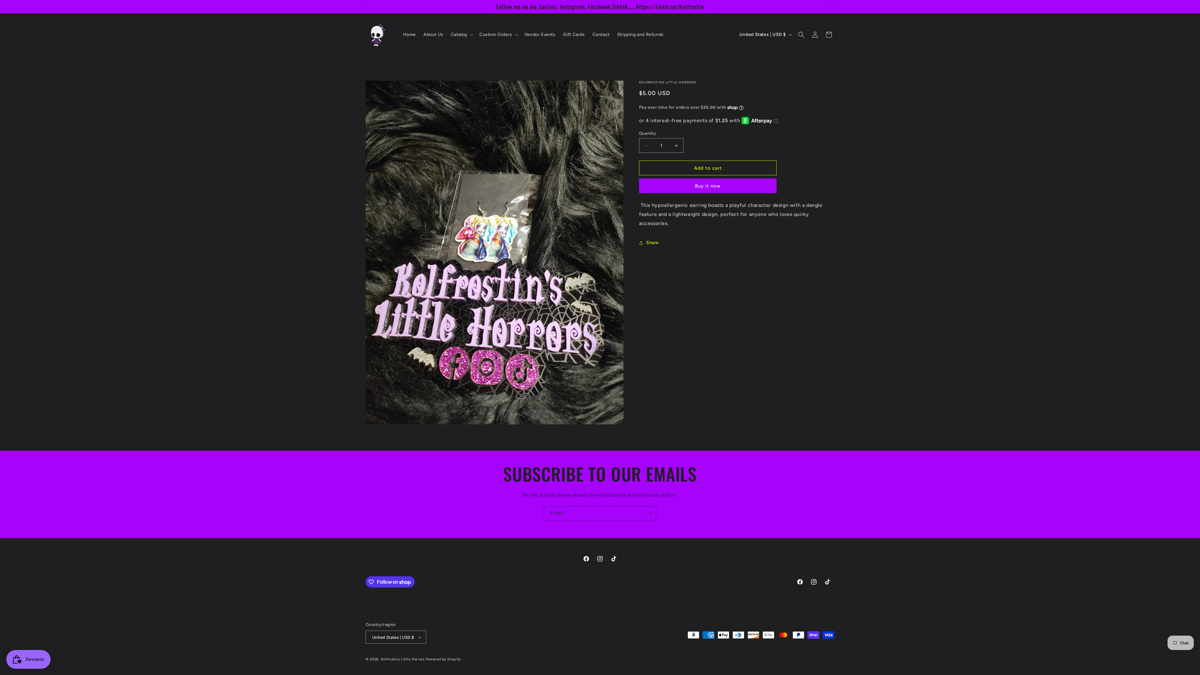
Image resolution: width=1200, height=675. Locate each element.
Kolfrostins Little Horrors (403, 659)
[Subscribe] (649, 513)
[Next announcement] (832, 6)
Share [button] (652, 242)
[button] (461, 34)
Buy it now (708, 186)
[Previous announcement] (368, 6)
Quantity (647, 133)
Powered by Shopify (443, 659)
